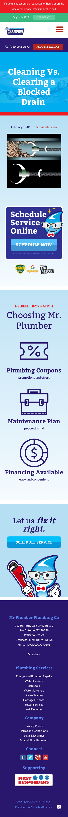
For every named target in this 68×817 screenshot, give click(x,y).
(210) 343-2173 (20, 46)
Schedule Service (34, 542)
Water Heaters (34, 681)
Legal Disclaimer (34, 735)
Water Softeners (34, 690)
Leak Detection (34, 709)
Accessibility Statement (34, 740)
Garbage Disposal (34, 700)
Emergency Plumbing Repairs (34, 676)
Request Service (47, 46)
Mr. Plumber (14, 30)
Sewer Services (34, 704)
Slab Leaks (34, 685)
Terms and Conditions (34, 730)
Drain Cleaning (34, 695)
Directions (34, 654)
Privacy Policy (34, 726)
